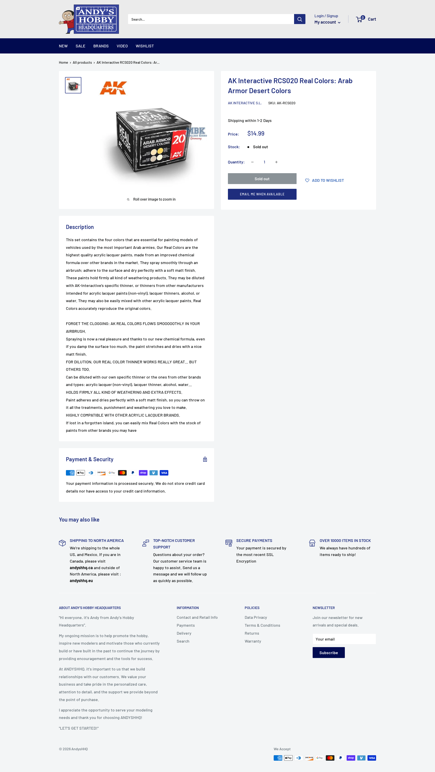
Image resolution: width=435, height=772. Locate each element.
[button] (296, 195)
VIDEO (122, 45)
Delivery (184, 633)
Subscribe (328, 652)
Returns (252, 633)
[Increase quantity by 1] (276, 162)
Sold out (262, 178)
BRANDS (101, 45)
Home (63, 62)
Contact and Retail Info (197, 617)
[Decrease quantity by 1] (252, 162)
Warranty (253, 640)
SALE (80, 45)
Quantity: (236, 161)
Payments (186, 625)
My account (325, 21)
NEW (63, 45)
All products (82, 62)
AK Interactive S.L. (245, 103)
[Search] (299, 19)
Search (183, 640)
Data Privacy (256, 617)
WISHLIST (145, 45)
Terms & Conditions (262, 625)
